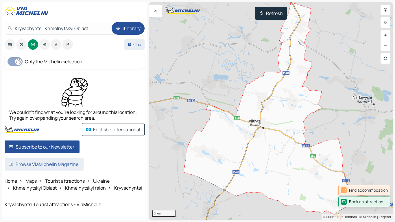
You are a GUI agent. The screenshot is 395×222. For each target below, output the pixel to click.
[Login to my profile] (385, 10)
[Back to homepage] (28, 11)
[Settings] (385, 22)
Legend (385, 216)
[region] (271, 111)
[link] (364, 190)
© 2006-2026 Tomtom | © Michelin (349, 216)
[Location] (385, 58)
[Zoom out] (385, 45)
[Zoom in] (385, 35)
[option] (10, 44)
